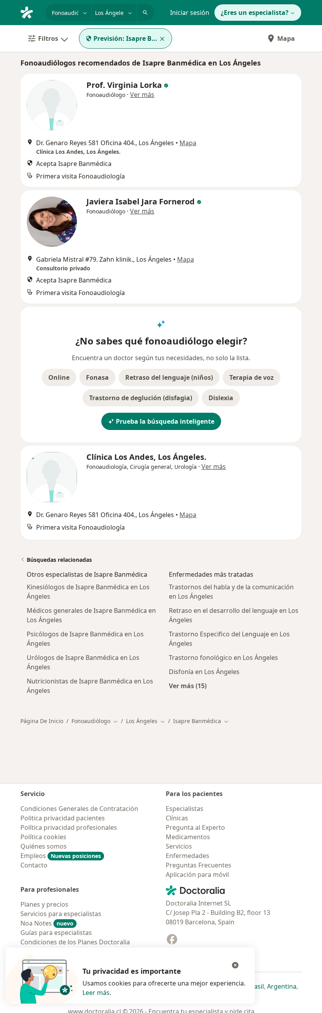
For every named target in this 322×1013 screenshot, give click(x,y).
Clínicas (177, 818)
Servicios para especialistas (60, 913)
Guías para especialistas (56, 932)
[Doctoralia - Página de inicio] (29, 11)
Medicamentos (188, 837)
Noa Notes (46, 923)
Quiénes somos (43, 846)
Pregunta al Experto (195, 827)
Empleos (60, 855)
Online (59, 377)
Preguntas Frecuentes (198, 865)
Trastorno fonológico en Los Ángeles (223, 657)
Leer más (96, 992)
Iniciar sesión (189, 12)
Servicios (179, 846)
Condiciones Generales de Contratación (79, 808)
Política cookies (43, 837)
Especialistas (184, 808)
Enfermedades (187, 855)
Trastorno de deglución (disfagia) (140, 398)
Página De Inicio (41, 721)
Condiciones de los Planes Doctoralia (75, 942)
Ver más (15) (188, 685)
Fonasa (97, 377)
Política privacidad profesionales (68, 827)
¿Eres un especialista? (255, 12)
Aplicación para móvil (197, 874)
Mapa (286, 38)
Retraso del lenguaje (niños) (169, 377)
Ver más (142, 94)
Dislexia (221, 398)
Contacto (34, 865)
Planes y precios (44, 904)
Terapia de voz (251, 377)
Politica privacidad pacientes (62, 818)
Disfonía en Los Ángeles (204, 671)
